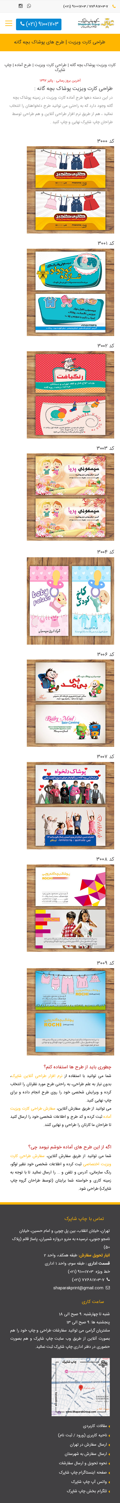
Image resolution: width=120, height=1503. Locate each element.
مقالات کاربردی (95, 1426)
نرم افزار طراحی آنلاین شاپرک (36, 1076)
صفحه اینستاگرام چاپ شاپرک (83, 1472)
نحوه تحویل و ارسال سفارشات (83, 1463)
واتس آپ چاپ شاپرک (89, 1482)
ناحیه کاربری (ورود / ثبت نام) (82, 1435)
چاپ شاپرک (43, 1338)
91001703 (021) (41, 24)
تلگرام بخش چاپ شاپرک (87, 1491)
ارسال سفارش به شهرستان (86, 1454)
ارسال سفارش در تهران (88, 1444)
